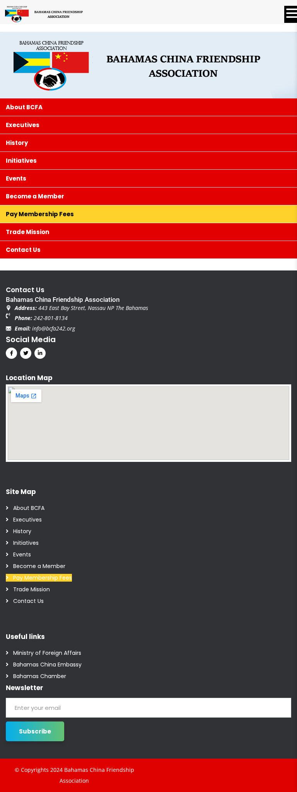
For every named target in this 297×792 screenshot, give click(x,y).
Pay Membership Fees (42, 578)
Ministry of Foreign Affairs (47, 653)
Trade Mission (31, 589)
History (22, 531)
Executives (27, 519)
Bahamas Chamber (39, 676)
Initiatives (26, 543)
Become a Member (39, 566)
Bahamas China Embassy (47, 664)
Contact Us (28, 601)
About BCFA (28, 508)
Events (22, 554)
